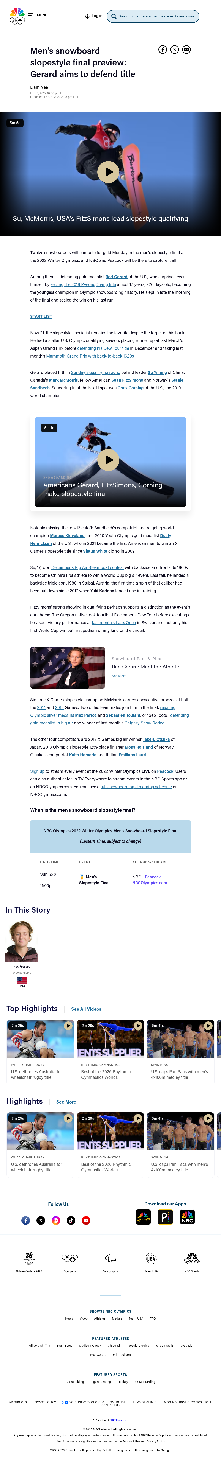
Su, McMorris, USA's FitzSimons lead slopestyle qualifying (100, 219)
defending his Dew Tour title (103, 349)
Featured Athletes (110, 1338)
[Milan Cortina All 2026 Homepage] (17, 16)
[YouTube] (86, 1220)
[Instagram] (56, 1220)
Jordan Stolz (164, 1346)
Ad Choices (18, 1402)
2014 (41, 708)
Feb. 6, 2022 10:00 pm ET (47, 93)
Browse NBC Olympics (110, 1311)
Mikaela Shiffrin (39, 1346)
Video (84, 1318)
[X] (40, 1220)
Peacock (153, 877)
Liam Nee (39, 88)
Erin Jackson (122, 1355)
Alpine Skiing (75, 1382)
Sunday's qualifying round (95, 373)
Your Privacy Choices (86, 1402)
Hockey (123, 1382)
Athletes (100, 1318)
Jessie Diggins (139, 1346)
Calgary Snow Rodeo (144, 723)
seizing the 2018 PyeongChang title (83, 285)
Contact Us (110, 1405)
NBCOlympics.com (149, 883)
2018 (59, 708)
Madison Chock (90, 1346)
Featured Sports (110, 1375)
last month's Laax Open (114, 623)
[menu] (37, 16)
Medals (117, 1318)
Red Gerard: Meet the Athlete (145, 667)
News (69, 1318)
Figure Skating (101, 1382)
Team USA (136, 1318)
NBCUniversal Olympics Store (188, 1402)
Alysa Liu (186, 1346)
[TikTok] (71, 1220)
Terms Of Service (144, 1402)
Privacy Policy (44, 1402)
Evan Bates (65, 1346)
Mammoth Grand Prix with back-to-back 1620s (90, 356)
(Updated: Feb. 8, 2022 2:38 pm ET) (54, 97)
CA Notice (118, 1402)
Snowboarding (22, 973)
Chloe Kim (115, 1346)
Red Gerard (98, 1355)
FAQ (153, 1318)
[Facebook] (25, 1220)
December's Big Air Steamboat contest (87, 568)
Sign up (37, 772)
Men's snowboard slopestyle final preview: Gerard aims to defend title (82, 63)
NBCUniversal (119, 1420)
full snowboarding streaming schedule (136, 787)
